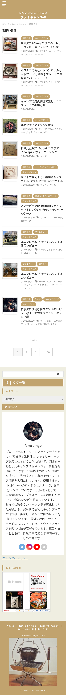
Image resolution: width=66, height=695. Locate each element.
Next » (33, 340)
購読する (12, 407)
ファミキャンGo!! (33, 17)
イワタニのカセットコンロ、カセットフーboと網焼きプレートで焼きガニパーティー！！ (41, 74)
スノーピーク (56, 217)
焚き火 (29, 132)
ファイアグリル (46, 129)
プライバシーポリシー (15, 558)
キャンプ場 (45, 321)
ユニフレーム (30, 252)
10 (48, 352)
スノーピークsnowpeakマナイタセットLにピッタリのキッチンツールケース (42, 209)
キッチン (44, 185)
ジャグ (43, 156)
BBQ (45, 132)
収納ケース (26, 221)
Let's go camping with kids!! (33, 635)
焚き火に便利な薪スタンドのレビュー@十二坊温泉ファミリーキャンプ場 (41, 313)
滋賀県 (46, 324)
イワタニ (43, 51)
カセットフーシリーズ (34, 54)
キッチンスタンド (42, 285)
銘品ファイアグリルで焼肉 (37, 125)
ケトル (53, 185)
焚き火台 (38, 132)
